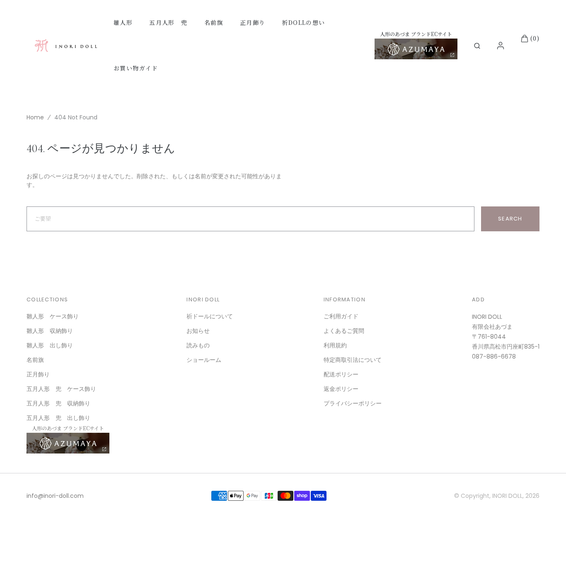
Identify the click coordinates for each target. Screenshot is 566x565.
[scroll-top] (547, 546)
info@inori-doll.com (55, 496)
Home (35, 117)
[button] (477, 46)
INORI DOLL (507, 496)
